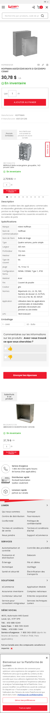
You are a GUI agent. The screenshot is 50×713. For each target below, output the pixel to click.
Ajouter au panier (25, 102)
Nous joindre (8, 535)
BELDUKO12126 (10, 424)
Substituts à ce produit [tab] (9, 396)
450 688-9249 (13, 622)
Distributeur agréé (20, 477)
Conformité (7, 521)
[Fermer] (47, 658)
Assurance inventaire (12, 591)
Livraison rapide (19, 490)
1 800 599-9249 (21, 626)
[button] (7, 197)
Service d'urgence (20, 466)
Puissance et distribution (8, 556)
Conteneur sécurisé (12, 596)
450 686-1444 (16, 629)
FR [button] (45, 2)
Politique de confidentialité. (30, 694)
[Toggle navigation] (3, 7)
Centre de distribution (13, 516)
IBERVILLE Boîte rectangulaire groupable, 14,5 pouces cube (21, 166)
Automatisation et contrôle (11, 549)
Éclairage (6, 562)
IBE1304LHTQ (9, 163)
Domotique (7, 567)
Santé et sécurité (10, 571)
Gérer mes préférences (25, 700)
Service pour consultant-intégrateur (13, 601)
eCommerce (8, 587)
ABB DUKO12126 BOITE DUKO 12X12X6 (18, 427)
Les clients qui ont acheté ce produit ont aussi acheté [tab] (25, 134)
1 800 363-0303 (29, 632)
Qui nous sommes (11, 511)
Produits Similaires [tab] (9, 134)
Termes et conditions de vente (12, 529)
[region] (25, 683)
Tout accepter (25, 708)
